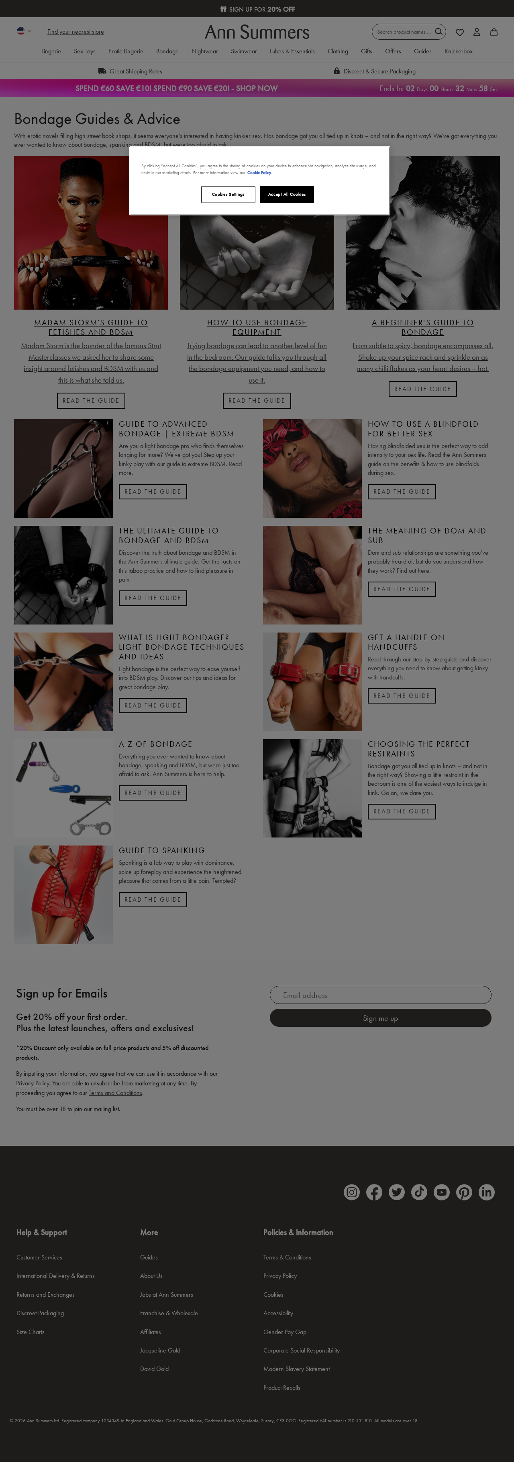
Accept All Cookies (287, 194)
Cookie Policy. (259, 172)
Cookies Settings (228, 194)
